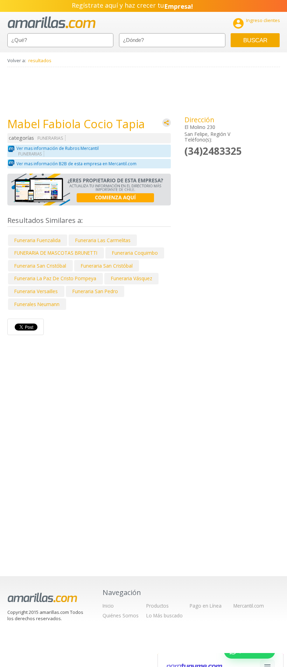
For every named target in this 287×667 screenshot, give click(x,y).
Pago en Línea (206, 605)
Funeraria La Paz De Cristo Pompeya (55, 278)
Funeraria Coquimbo (135, 252)
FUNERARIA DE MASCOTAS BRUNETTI (55, 252)
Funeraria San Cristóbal (40, 265)
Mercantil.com (248, 605)
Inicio (108, 605)
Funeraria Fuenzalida (37, 240)
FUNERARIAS (50, 138)
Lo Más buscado (164, 615)
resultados (39, 60)
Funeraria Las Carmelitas (103, 240)
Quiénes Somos (121, 615)
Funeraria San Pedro (95, 291)
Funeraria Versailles (36, 291)
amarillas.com (51, 22)
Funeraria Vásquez (131, 278)
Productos (157, 605)
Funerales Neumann (36, 304)
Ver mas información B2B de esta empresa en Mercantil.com (76, 164)
